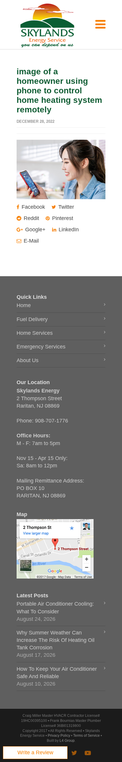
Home (24, 305)
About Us (27, 360)
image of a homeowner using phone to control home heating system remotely (59, 90)
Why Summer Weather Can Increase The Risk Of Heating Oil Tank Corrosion (55, 640)
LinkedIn (68, 229)
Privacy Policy (59, 735)
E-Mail (30, 241)
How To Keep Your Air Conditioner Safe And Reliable (57, 672)
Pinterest (62, 218)
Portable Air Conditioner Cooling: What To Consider (55, 607)
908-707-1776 (51, 421)
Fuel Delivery (32, 319)
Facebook (32, 207)
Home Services (35, 333)
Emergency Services (41, 347)
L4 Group (67, 741)
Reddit (30, 218)
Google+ (35, 229)
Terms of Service (86, 735)
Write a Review (35, 752)
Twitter (65, 207)
